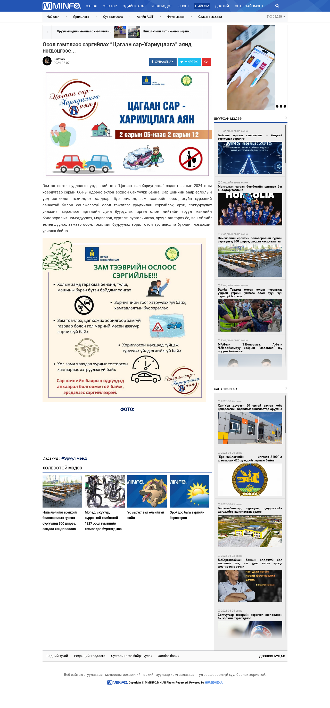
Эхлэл (91, 6)
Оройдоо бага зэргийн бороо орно (187, 515)
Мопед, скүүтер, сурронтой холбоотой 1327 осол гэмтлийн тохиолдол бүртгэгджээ (103, 520)
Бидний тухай (57, 656)
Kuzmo (59, 59)
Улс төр (110, 6)
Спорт (183, 6)
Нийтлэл (53, 17)
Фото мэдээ (175, 17)
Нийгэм (202, 6)
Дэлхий (222, 6)
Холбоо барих (168, 656)
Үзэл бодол (161, 6)
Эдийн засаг (134, 6)
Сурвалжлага (113, 17)
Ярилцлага (81, 17)
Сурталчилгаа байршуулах (131, 656)
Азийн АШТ (145, 17)
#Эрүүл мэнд (74, 458)
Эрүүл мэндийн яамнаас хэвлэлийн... (84, 31)
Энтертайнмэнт (249, 6)
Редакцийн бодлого (89, 656)
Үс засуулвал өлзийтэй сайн (145, 515)
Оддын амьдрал (210, 17)
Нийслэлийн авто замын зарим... (167, 31)
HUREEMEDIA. (214, 682)
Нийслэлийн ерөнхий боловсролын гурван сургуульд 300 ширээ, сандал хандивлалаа (60, 520)
